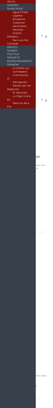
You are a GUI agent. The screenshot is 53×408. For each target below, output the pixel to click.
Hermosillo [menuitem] (20, 26)
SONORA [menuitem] (12, 5)
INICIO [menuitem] (11, 1)
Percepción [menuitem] (20, 82)
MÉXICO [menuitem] (12, 47)
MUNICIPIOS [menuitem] (15, 8)
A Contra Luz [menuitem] (21, 68)
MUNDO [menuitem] (12, 50)
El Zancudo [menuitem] (20, 92)
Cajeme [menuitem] (18, 15)
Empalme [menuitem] (19, 19)
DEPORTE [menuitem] (13, 57)
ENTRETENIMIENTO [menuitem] (19, 61)
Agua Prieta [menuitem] (20, 12)
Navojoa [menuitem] (18, 29)
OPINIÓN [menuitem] (13, 64)
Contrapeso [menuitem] (20, 71)
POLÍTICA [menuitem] (13, 54)
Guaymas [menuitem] (19, 22)
